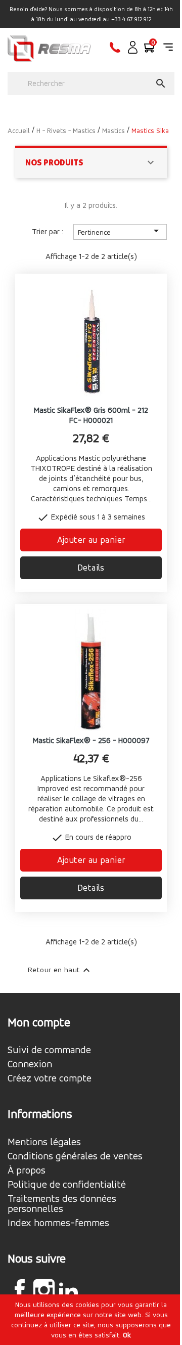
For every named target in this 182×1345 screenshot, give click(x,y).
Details (91, 567)
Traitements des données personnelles (62, 1204)
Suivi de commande (49, 1050)
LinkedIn (68, 1291)
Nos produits (54, 162)
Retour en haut (60, 970)
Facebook (20, 1290)
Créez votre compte (50, 1078)
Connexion (30, 1064)
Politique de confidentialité (67, 1185)
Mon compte (39, 1022)
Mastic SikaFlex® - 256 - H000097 (91, 740)
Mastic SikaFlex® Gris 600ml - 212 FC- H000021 (91, 415)
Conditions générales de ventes (75, 1156)
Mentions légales (44, 1142)
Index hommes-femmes (58, 1223)
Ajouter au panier (91, 539)
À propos (27, 1170)
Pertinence (120, 231)
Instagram (44, 1290)
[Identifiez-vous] (132, 51)
